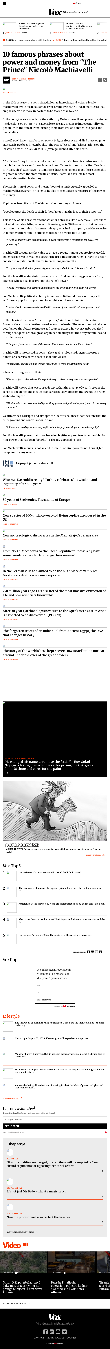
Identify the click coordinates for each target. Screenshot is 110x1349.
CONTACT (39, 1337)
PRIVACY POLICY (55, 1337)
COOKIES (71, 1337)
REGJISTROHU (12, 1126)
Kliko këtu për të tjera (93, 855)
